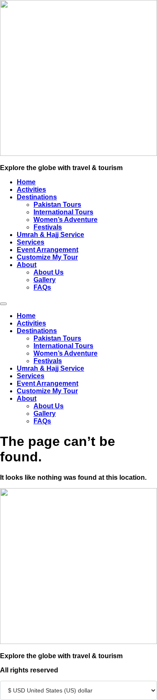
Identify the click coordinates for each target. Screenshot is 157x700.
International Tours (63, 212)
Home (26, 182)
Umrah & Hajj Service (50, 234)
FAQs (42, 287)
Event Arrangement (47, 249)
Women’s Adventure (65, 219)
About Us (48, 272)
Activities (31, 189)
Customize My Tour (47, 257)
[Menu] (3, 304)
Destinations (37, 197)
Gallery (44, 279)
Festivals (47, 227)
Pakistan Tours (57, 204)
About (26, 264)
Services (30, 242)
